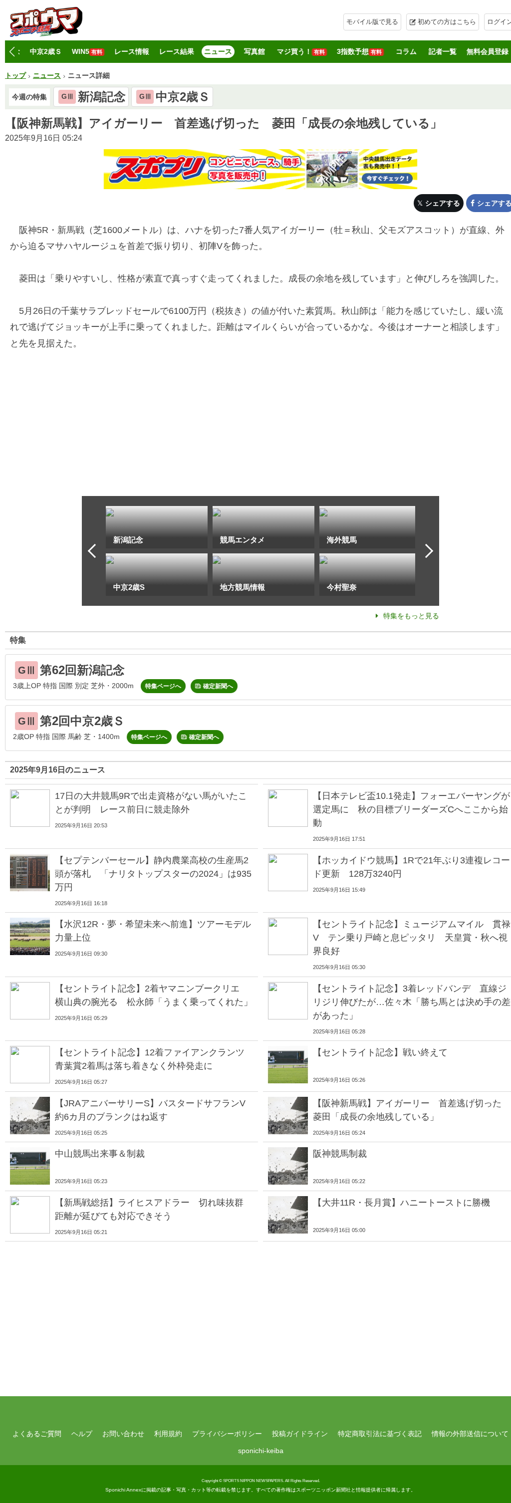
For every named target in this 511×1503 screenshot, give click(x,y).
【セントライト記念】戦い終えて (380, 1052)
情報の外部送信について (470, 1434)
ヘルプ (81, 1434)
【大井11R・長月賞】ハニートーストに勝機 (401, 1203)
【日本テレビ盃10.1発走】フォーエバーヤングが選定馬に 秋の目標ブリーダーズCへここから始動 (411, 809)
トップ (15, 75)
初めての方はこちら (447, 21)
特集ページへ (163, 686)
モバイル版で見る (372, 21)
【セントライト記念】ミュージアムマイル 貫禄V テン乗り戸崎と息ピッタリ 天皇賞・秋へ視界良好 (412, 937)
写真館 (254, 51)
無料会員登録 (488, 51)
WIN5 (87, 51)
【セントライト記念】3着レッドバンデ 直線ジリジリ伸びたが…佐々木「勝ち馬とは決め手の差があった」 (412, 1002)
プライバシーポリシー (227, 1434)
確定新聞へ (218, 686)
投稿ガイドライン (300, 1434)
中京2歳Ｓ (46, 51)
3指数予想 (359, 51)
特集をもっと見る (411, 616)
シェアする (442, 203)
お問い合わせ (123, 1434)
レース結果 (176, 51)
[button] (11, 52)
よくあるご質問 (36, 1434)
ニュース (218, 51)
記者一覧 (443, 51)
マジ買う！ (301, 51)
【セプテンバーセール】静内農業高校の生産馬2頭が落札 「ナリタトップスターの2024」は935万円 (153, 873)
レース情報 (131, 51)
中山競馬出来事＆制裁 (100, 1154)
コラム (406, 51)
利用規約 (168, 1434)
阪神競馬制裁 (340, 1154)
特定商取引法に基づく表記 (380, 1434)
